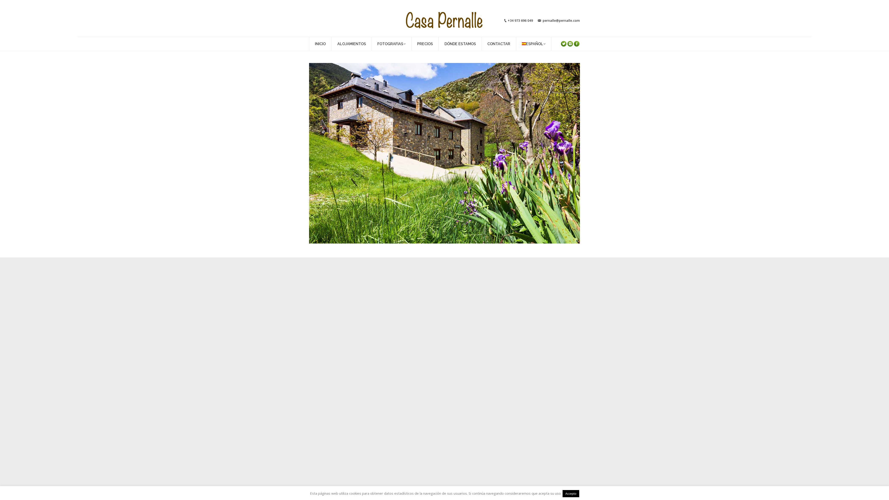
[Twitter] (564, 44)
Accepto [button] (570, 493)
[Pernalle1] (444, 153)
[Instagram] (570, 44)
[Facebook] (576, 44)
